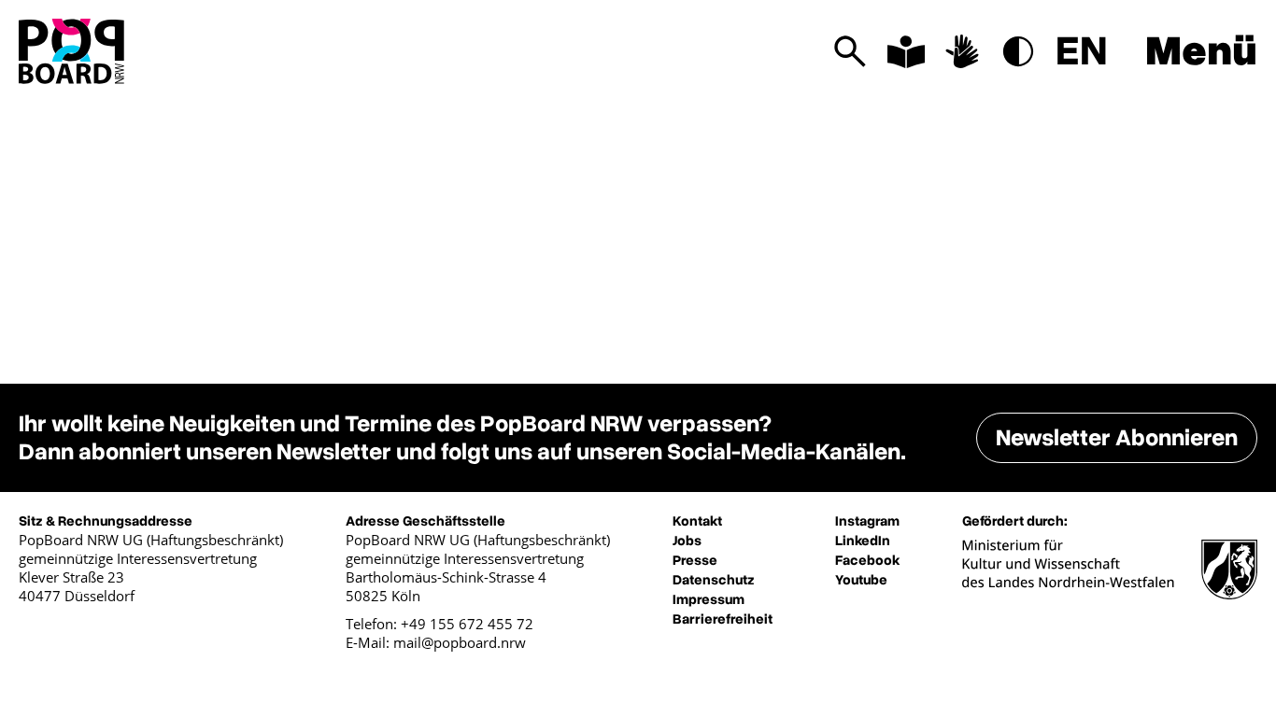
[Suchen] (850, 51)
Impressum (708, 599)
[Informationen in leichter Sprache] (906, 51)
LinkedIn (862, 540)
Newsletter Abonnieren (1117, 438)
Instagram (867, 521)
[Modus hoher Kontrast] (1018, 51)
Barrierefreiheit (723, 619)
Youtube (861, 579)
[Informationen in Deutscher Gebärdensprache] (962, 51)
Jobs (687, 540)
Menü (1201, 51)
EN (1082, 51)
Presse (695, 560)
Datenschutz (714, 579)
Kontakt (697, 521)
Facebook (867, 560)
